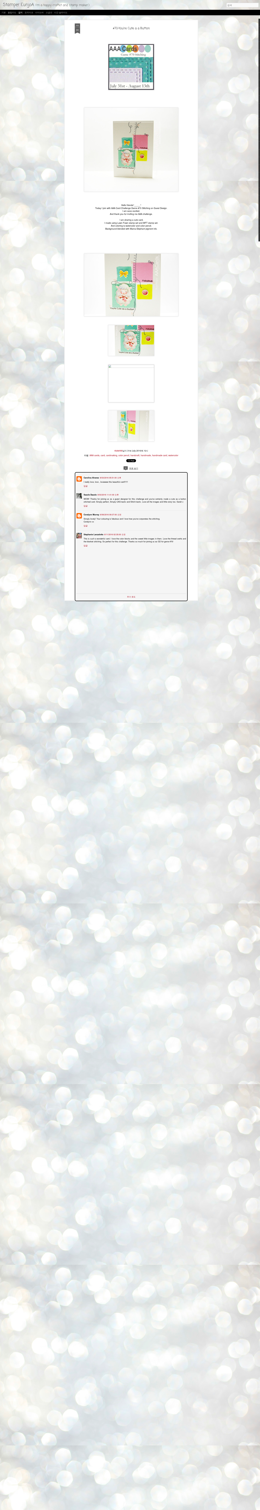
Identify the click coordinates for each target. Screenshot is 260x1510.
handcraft (134, 455)
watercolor (173, 455)
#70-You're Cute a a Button (131, 28)
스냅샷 (49, 12)
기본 (4, 12)
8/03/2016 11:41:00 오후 (107, 494)
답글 (85, 485)
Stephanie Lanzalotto (93, 534)
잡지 (20, 12)
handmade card (159, 455)
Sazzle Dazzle (89, 494)
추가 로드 (131, 596)
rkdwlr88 (118, 450)
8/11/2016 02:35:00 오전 (114, 534)
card (103, 455)
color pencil (123, 455)
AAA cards (94, 455)
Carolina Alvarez (91, 477)
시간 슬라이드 (60, 12)
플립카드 (12, 12)
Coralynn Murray (91, 514)
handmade (146, 455)
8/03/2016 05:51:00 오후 (110, 477)
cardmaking (111, 455)
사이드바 (39, 12)
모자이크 (29, 12)
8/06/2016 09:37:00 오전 (110, 514)
